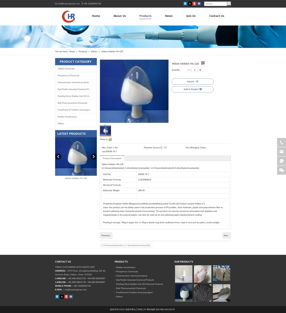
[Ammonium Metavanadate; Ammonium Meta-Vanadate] (183, 274)
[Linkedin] (185, 4)
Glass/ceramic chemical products (73, 82)
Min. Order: (107, 147)
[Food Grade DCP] (221, 273)
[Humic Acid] (202, 293)
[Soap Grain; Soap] (221, 293)
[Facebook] (199, 4)
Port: (188, 147)
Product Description (112, 158)
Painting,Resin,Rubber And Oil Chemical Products (77, 96)
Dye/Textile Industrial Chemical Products (76, 89)
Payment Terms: (151, 147)
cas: (104, 151)
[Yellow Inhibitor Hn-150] (76, 156)
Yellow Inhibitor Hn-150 (76, 178)
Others (61, 123)
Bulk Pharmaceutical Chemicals (72, 103)
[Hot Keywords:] (229, 3)
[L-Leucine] (183, 293)
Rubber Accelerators (67, 116)
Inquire (190, 81)
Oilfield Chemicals (66, 68)
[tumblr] (194, 4)
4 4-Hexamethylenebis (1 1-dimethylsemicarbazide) (126, 245)
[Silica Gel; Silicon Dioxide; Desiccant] (202, 274)
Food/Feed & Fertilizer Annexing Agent (76, 110)
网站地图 (151, 309)
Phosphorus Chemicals (68, 75)
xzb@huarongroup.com (69, 3)
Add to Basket (191, 89)
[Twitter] (190, 4)
